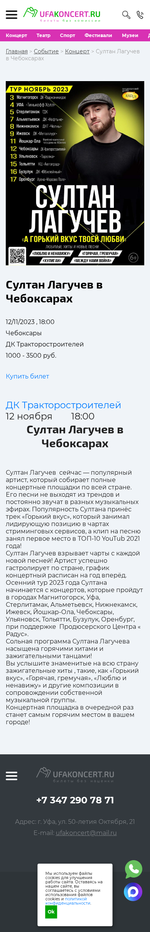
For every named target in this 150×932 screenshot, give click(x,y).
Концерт (16, 35)
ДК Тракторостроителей (64, 405)
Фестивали (98, 35)
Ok (51, 912)
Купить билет (27, 376)
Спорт (67, 35)
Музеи (130, 35)
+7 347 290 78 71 (75, 800)
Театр (43, 35)
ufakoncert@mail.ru (86, 833)
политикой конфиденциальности (67, 901)
